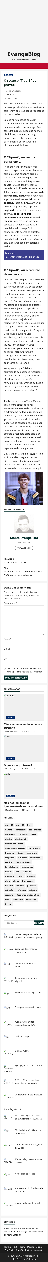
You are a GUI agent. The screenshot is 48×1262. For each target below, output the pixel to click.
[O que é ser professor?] (24, 748)
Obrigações (28, 881)
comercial (21, 829)
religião (33, 890)
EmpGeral (10, 857)
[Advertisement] (24, 23)
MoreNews (17, 1259)
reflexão (9, 890)
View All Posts (24, 547)
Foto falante (11, 867)
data (33, 834)
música (31, 876)
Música (39, 1247)
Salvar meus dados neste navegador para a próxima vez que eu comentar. (24, 670)
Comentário (10, 603)
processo (31, 885)
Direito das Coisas (14, 843)
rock (7, 899)
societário (18, 899)
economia (32, 853)
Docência (8, 75)
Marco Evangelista (13, 91)
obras (16, 881)
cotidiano (23, 834)
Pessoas (9, 885)
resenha (9, 895)
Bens (29, 825)
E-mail (7, 648)
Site (5, 658)
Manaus (27, 871)
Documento (34, 848)
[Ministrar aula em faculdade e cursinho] (24, 707)
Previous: (15, 560)
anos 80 (9, 825)
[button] (4, 66)
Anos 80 (19, 1250)
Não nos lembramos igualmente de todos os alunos (23, 804)
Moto (21, 876)
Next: (23, 571)
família (8, 862)
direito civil (20, 839)
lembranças (27, 867)
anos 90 (20, 825)
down (20, 853)
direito (8, 839)
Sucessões (31, 899)
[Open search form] (43, 66)
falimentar (35, 857)
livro (17, 871)
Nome (7, 639)
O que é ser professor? (18, 765)
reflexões (21, 890)
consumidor (35, 829)
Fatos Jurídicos (23, 862)
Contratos (10, 834)
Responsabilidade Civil (28, 895)
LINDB (8, 871)
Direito (30, 1247)
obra (7, 881)
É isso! (8, 904)
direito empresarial (15, 848)
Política (20, 885)
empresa (22, 857)
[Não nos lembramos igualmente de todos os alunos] (24, 786)
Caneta (8, 829)
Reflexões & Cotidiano (14, 1247)
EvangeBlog (24, 54)
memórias (10, 876)
